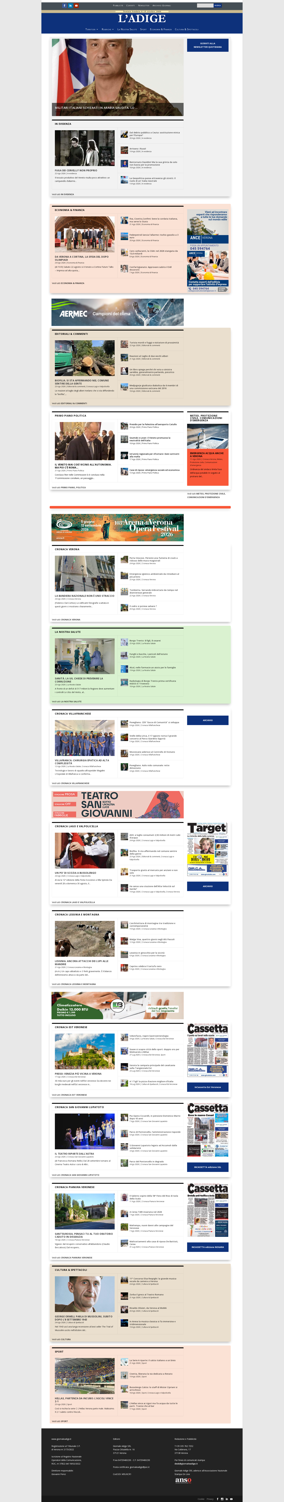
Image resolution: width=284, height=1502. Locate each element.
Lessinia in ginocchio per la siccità (147, 952)
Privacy (210, 1499)
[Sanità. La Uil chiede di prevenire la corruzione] (85, 656)
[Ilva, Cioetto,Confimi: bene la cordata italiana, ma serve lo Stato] (124, 220)
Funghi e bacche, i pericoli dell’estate (149, 654)
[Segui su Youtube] (76, 5)
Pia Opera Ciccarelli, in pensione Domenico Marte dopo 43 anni (155, 1117)
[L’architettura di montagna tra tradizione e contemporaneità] (124, 924)
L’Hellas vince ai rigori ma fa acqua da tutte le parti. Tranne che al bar (154, 1404)
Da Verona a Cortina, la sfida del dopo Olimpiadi (82, 258)
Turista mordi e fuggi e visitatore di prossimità (154, 342)
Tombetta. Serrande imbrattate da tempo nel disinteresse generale (154, 591)
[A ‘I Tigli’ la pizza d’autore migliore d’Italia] (124, 1083)
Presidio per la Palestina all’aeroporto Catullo (153, 424)
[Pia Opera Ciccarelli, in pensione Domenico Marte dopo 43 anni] (124, 1117)
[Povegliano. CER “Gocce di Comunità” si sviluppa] (124, 724)
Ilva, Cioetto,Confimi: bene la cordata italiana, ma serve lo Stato (154, 220)
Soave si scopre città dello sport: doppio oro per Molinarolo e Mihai (154, 1050)
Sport (143, 29)
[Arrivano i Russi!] (124, 150)
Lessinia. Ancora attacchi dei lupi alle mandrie (81, 963)
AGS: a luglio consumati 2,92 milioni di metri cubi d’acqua (155, 836)
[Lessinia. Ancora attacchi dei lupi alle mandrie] (85, 939)
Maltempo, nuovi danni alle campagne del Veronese (151, 1226)
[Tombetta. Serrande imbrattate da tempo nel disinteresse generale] (124, 591)
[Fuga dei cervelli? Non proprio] (85, 148)
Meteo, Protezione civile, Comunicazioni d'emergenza (206, 462)
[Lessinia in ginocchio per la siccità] (124, 954)
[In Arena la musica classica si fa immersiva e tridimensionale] (124, 1323)
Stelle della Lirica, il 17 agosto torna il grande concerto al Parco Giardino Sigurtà (153, 737)
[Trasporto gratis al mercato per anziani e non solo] (124, 871)
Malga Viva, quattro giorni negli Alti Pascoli (152, 939)
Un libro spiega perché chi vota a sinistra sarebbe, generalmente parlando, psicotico (152, 371)
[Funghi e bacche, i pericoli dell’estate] (124, 655)
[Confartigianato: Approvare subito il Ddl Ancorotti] (124, 268)
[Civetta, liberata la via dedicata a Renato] (124, 1375)
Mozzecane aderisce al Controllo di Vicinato (152, 751)
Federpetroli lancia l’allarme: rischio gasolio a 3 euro (154, 236)
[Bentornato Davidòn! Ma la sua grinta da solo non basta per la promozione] (124, 163)
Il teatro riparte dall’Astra (74, 1153)
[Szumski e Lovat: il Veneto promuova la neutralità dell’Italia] (124, 439)
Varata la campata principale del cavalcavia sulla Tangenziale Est (152, 1066)
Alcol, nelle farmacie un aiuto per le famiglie (153, 667)
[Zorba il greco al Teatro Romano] (124, 1296)
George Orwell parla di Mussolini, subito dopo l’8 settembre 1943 (83, 1318)
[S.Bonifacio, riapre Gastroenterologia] (124, 1037)
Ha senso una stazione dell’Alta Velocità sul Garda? (152, 887)
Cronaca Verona (209, 459)
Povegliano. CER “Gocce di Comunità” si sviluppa (154, 722)
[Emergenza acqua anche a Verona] (208, 436)
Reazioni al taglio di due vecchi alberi (149, 356)
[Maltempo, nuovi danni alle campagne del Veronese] (124, 1227)
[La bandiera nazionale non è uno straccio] (85, 573)
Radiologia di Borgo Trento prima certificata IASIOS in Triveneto (153, 682)
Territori (90, 29)
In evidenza (72, 111)
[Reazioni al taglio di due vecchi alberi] (124, 357)
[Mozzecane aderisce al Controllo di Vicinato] (124, 753)
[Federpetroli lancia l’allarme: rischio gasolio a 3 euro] (124, 236)
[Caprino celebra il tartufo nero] (124, 967)
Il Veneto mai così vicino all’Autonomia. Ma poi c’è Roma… (83, 466)
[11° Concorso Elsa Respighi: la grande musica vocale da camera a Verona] (124, 1280)
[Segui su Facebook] (64, 5)
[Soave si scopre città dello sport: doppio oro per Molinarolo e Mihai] (124, 1051)
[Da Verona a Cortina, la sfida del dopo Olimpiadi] (85, 234)
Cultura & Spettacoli (187, 29)
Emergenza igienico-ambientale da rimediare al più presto (154, 575)
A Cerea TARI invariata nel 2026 (146, 1211)
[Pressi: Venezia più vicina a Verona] (85, 1051)
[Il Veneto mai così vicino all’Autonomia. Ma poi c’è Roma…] (85, 441)
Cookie (201, 1499)
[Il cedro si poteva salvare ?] (124, 607)
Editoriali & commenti (76, 386)
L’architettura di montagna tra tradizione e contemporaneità (152, 924)
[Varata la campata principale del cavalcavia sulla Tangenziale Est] (124, 1067)
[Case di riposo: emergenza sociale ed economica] (124, 471)
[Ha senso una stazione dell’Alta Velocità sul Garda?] (124, 888)
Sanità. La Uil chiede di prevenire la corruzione (79, 680)
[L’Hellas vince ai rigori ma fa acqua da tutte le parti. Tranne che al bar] (124, 1405)
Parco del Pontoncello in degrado (147, 1161)
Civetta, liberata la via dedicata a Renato (151, 1373)
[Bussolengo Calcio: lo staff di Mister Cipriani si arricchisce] (124, 1388)
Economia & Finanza (161, 29)
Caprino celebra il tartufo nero (146, 966)
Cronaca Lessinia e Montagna (79, 967)
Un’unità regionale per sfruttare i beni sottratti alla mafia (154, 455)
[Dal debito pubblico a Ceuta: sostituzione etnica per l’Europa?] (124, 134)
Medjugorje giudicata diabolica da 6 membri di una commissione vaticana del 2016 (154, 387)
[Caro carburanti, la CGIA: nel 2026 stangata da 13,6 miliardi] (124, 252)
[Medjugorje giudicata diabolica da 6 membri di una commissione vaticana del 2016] (124, 387)
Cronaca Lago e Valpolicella (97, 386)
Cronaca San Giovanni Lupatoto (80, 1157)
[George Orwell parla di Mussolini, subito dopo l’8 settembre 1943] (85, 1294)
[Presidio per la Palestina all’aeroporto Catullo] (124, 426)
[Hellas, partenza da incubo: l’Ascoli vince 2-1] (85, 1376)
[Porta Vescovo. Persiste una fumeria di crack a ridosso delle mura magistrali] (124, 559)
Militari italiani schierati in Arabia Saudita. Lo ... (96, 108)
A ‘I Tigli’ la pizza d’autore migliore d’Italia (151, 1081)
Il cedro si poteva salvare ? (143, 606)
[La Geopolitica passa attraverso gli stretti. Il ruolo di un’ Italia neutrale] (124, 179)
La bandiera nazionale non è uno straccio (84, 595)
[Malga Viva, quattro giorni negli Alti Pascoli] (124, 941)
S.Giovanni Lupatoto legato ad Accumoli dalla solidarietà (153, 1146)
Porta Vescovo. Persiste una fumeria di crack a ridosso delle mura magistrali (154, 559)
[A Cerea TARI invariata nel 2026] (124, 1213)
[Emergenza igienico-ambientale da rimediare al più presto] (124, 575)
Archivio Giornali (162, 5)
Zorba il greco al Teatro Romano (147, 1294)
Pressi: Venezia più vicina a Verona (78, 1073)
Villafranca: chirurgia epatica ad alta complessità (82, 762)
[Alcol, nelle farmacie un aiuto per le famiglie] (124, 669)
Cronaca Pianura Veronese (78, 1240)
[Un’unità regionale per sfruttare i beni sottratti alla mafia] (124, 455)
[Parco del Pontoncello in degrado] (124, 1163)
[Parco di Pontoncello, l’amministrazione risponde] (124, 1133)
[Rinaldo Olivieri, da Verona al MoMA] (124, 1309)
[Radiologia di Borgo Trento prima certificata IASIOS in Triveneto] (124, 682)
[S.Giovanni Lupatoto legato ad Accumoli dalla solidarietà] (124, 1147)
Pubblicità (118, 5)
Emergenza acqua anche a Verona (207, 455)
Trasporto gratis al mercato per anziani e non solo (154, 871)
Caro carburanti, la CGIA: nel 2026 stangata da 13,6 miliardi (154, 252)
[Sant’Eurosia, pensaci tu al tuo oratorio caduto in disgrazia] (85, 1211)
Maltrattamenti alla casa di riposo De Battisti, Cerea (154, 1243)
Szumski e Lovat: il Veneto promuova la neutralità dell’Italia (150, 439)
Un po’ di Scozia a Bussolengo (75, 873)
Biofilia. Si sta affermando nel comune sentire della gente (82, 382)
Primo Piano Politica (75, 470)
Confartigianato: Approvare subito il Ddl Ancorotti (151, 268)
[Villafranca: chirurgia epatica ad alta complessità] (85, 738)
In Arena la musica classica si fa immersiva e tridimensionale (153, 1323)
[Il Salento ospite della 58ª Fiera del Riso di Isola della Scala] (124, 1197)
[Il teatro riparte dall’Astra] (85, 1131)
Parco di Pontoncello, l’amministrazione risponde (155, 1132)
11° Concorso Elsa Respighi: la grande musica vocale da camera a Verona (153, 1280)
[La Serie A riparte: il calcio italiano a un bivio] (124, 1362)
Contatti (130, 5)
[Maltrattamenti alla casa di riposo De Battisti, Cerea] (124, 1243)
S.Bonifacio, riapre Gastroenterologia (149, 1035)
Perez (63, 1474)
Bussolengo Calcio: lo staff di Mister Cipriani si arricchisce (153, 1388)
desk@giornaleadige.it (186, 1463)
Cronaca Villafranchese (91, 766)
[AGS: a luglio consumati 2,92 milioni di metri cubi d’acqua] (124, 836)
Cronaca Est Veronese (76, 1077)
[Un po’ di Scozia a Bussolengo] (85, 850)
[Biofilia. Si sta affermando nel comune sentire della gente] (85, 358)
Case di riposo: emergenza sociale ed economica (155, 470)
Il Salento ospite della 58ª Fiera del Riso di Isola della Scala (154, 1197)
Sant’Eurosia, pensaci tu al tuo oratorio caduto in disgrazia (84, 1235)
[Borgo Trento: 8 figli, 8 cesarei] (124, 642)
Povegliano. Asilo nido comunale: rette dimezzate (149, 766)
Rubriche (106, 29)
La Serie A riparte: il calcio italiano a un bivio (153, 1360)
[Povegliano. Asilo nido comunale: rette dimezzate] (124, 767)
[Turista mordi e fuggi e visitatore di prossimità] (124, 344)
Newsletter (143, 5)
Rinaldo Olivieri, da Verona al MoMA (148, 1308)
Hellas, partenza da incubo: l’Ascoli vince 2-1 (84, 1400)
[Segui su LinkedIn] (70, 5)
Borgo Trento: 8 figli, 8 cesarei (145, 640)
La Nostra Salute (127, 29)
